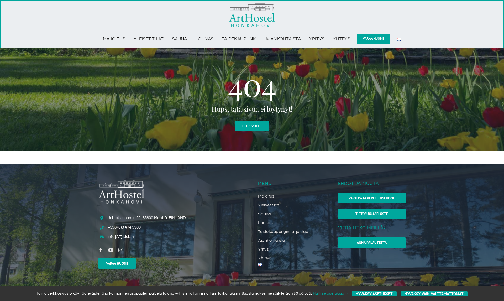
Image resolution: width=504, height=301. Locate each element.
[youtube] (110, 250)
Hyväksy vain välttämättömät (434, 293)
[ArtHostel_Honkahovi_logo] (252, 5)
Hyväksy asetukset (374, 293)
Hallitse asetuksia (329, 293)
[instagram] (120, 250)
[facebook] (100, 250)
